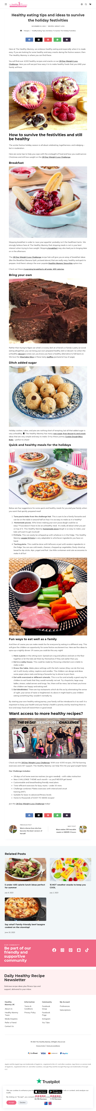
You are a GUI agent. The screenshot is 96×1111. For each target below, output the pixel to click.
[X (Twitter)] (38, 40)
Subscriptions (65, 1010)
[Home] (21, 31)
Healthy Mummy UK (10, 1003)
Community (47, 1002)
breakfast (53, 248)
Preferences (65, 1006)
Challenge (13, 64)
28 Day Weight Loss (68, 61)
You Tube (46, 1023)
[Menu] (6, 4)
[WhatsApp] (57, 40)
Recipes (51, 26)
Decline (22, 1102)
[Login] (82, 4)
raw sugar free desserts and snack (69, 433)
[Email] (67, 40)
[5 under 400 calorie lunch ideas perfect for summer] (25, 869)
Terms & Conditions (53, 1046)
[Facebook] (29, 40)
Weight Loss (60, 26)
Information (29, 1002)
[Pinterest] (48, 40)
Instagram (46, 1019)
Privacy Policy (30, 1013)
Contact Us (9, 1026)
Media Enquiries (11, 1019)
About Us (8, 1009)
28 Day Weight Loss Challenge (56, 157)
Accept (11, 1102)
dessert (22, 354)
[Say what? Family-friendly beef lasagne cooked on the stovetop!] (25, 909)
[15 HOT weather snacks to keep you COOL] (70, 869)
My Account (65, 1002)
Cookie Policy (57, 1097)
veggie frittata (28, 538)
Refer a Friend (10, 1023)
